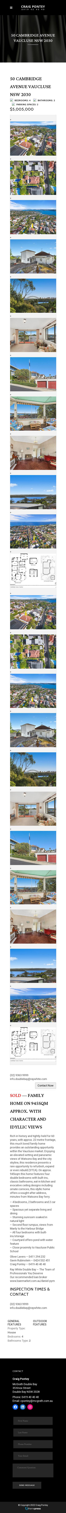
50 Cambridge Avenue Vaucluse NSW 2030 (30, 86)
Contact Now (46, 1085)
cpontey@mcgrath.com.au (36, 1400)
